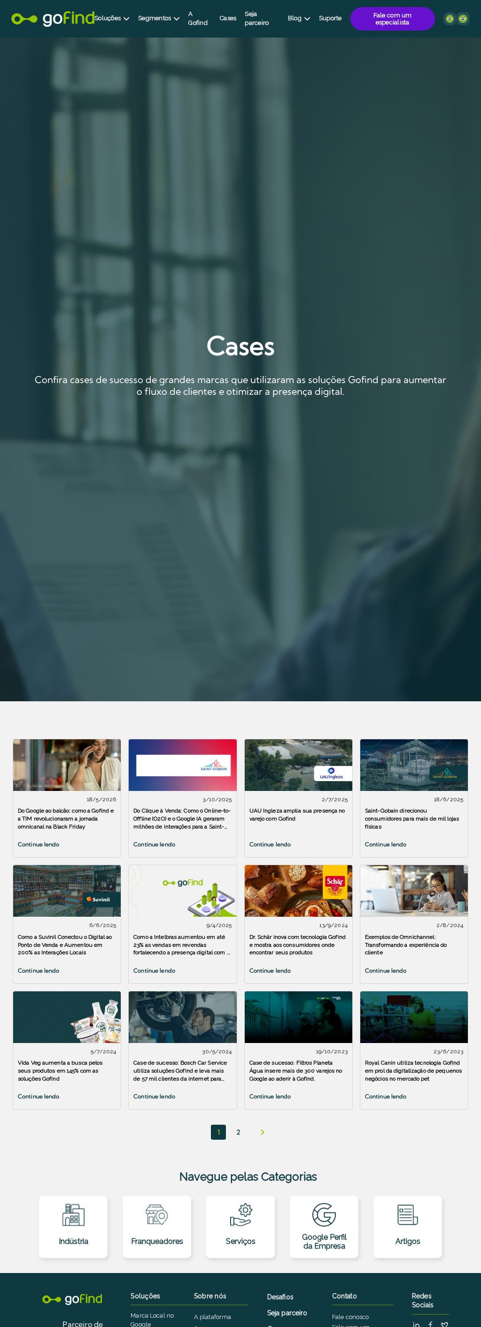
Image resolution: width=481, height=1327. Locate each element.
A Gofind (198, 18)
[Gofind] (52, 19)
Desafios (280, 1297)
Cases (228, 18)
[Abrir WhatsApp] (457, 1303)
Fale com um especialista (392, 19)
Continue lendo (39, 844)
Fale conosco (350, 1316)
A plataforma (213, 1316)
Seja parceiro (257, 18)
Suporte (330, 18)
